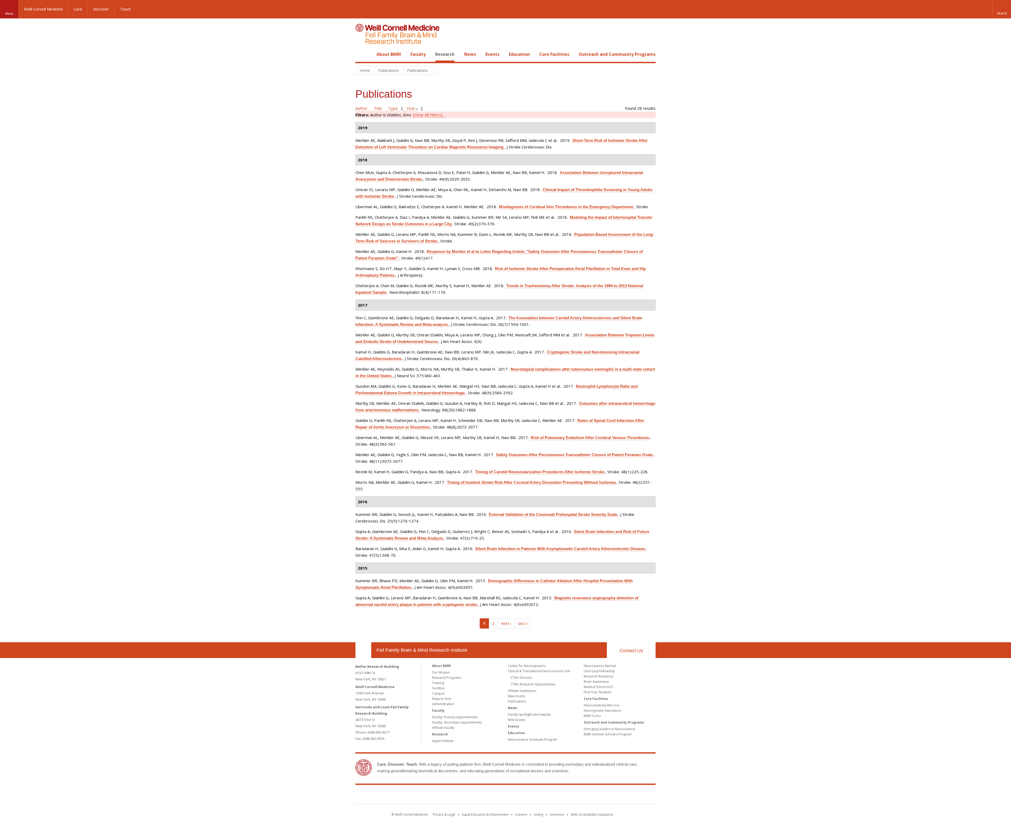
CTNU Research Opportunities (533, 684)
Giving (538, 814)
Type (393, 108)
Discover (101, 9)
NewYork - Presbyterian (549, 795)
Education (519, 54)
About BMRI (388, 54)
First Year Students (597, 692)
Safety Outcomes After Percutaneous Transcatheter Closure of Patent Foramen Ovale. (575, 454)
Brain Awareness (596, 681)
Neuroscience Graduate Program (532, 739)
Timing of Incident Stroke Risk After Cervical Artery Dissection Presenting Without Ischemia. (532, 482)
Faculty (418, 54)
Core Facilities (554, 54)
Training (438, 683)
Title (378, 108)
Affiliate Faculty (443, 727)
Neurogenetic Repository (602, 710)
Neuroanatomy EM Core (602, 705)
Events (492, 54)
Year (411, 108)
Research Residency (598, 676)
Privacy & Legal (444, 814)
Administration (443, 704)
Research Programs (446, 677)
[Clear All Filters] (427, 114)
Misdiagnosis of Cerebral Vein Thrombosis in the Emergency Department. (566, 207)
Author (361, 108)
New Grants (516, 696)
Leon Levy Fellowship (599, 671)
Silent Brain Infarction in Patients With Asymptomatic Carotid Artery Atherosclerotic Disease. (560, 548)
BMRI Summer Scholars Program (608, 734)
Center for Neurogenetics (527, 666)
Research (444, 54)
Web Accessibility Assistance (592, 814)
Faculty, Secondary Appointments (457, 722)
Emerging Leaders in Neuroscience (609, 729)
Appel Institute (443, 741)
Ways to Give (441, 698)
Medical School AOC (599, 687)
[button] (1002, 9)
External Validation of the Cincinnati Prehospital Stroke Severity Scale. (553, 514)
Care (78, 9)
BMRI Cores (592, 716)
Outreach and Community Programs (617, 54)
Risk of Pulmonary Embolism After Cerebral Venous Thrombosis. (590, 437)
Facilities (438, 688)
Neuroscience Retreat (600, 666)
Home (361, 54)
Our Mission (441, 672)
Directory (557, 814)
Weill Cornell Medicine (43, 9)
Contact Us (631, 650)
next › (506, 623)
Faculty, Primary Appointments (455, 717)
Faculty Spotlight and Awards (529, 714)
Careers (521, 814)
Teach (125, 9)
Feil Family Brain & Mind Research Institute (421, 650)
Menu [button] (9, 13)
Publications (517, 701)
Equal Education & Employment (485, 814)
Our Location (363, 650)
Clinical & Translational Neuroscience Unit (539, 671)
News (470, 54)
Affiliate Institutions (522, 691)
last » (523, 623)
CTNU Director (521, 677)
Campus (438, 693)
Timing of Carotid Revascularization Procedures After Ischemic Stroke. (540, 472)
